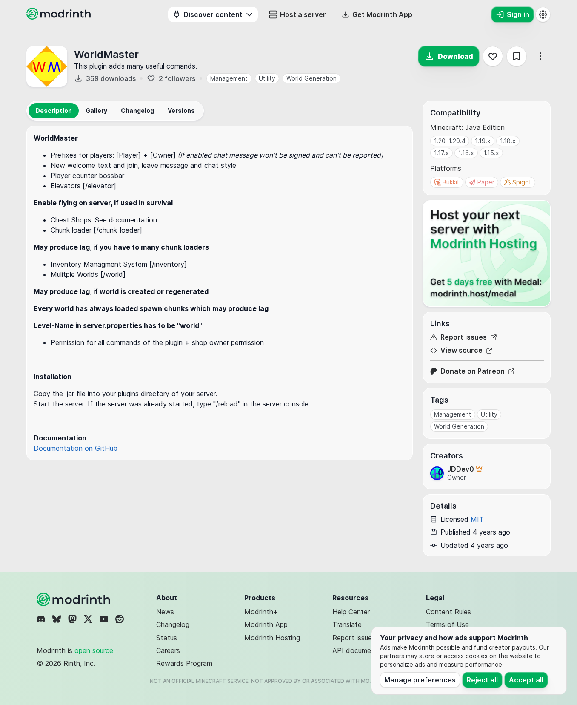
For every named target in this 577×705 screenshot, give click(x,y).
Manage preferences (420, 680)
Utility (267, 78)
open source (93, 650)
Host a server (303, 14)
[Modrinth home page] (59, 17)
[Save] (516, 56)
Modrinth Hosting (272, 638)
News (165, 612)
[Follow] (493, 56)
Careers (168, 650)
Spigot (521, 182)
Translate (347, 624)
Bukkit (451, 182)
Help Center (351, 612)
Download (455, 56)
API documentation (363, 650)
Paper (485, 182)
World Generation (311, 78)
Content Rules (448, 612)
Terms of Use (447, 624)
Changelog (172, 624)
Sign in (518, 14)
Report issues (463, 337)
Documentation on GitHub (75, 448)
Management (229, 78)
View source (461, 350)
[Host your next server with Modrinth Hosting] (487, 253)
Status (166, 638)
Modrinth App (266, 624)
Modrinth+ (261, 612)
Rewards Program (184, 663)
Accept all (526, 680)
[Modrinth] (74, 599)
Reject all (482, 680)
